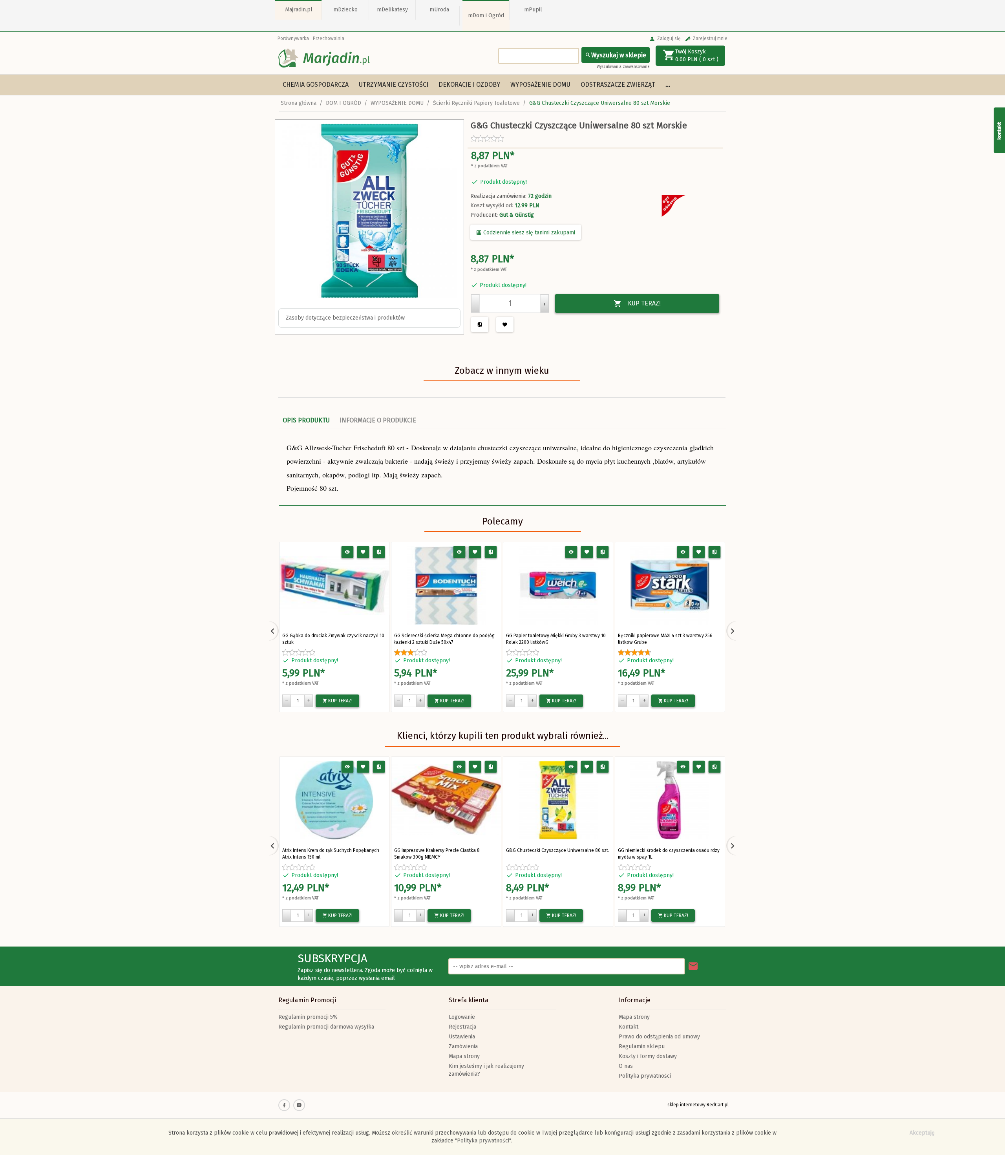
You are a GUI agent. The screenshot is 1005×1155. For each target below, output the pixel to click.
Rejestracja (462, 1026)
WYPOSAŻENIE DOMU (540, 84)
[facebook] (284, 1105)
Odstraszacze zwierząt (618, 84)
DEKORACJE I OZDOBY (469, 84)
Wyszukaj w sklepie (618, 55)
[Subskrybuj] (693, 966)
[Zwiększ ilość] (544, 303)
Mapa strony (464, 1056)
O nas (626, 1066)
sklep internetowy (686, 1104)
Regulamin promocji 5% (308, 1017)
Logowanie (462, 1017)
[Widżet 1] (999, 130)
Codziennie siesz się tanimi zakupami (528, 232)
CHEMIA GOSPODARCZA (316, 84)
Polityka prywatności (645, 1076)
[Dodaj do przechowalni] (363, 552)
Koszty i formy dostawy (648, 1056)
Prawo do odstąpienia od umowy (659, 1036)
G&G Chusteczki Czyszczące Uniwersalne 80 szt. (557, 850)
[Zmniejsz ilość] (475, 303)
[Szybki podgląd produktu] (348, 552)
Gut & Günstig (516, 215)
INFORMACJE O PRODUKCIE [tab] (378, 420)
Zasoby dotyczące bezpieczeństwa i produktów (345, 317)
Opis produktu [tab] (306, 420)
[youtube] (299, 1105)
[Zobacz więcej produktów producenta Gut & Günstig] (675, 206)
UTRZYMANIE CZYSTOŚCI (393, 84)
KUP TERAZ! (644, 303)
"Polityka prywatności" (483, 1140)
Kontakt (628, 1026)
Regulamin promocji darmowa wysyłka (326, 1026)
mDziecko (345, 9)
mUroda (439, 9)
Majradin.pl (298, 9)
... (667, 84)
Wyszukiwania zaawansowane (623, 66)
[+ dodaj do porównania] (379, 552)
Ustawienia (462, 1036)
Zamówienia (463, 1046)
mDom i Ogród (486, 15)
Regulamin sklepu (642, 1046)
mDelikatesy (392, 9)
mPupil (533, 9)
